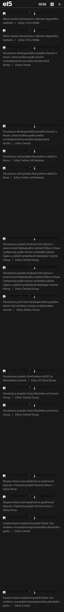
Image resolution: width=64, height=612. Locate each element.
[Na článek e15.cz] (7, 3)
